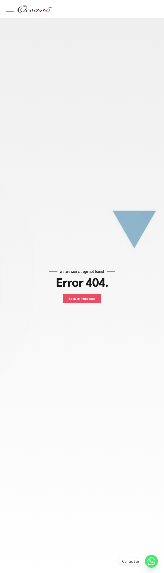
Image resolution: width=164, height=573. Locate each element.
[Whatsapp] (151, 561)
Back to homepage (82, 298)
